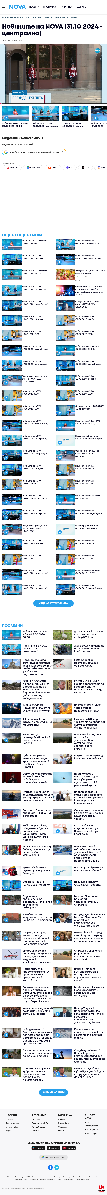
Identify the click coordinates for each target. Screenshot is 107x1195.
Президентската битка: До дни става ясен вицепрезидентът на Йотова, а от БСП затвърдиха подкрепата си (38, 667)
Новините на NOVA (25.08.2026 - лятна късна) (35, 497)
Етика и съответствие (65, 1179)
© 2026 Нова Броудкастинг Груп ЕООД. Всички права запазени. (23, 1188)
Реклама (10, 1177)
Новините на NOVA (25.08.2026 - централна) (34, 512)
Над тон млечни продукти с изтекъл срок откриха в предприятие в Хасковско (36, 974)
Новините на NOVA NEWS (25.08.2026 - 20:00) (87, 497)
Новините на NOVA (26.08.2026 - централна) (34, 437)
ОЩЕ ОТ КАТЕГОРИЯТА (53, 603)
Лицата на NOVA (40, 1123)
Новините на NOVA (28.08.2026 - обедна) (32, 317)
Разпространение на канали (42, 1177)
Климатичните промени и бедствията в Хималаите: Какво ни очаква (89, 1033)
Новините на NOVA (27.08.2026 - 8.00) (84, 392)
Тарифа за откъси (60, 1177)
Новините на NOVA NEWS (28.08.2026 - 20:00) (34, 271)
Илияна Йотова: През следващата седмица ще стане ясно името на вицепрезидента (88, 936)
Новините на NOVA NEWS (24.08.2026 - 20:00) (87, 571)
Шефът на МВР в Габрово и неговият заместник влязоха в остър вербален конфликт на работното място (87, 853)
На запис (66, 6)
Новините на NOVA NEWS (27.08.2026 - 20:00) (87, 347)
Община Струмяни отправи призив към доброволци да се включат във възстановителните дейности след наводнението (36, 690)
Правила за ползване (47, 1179)
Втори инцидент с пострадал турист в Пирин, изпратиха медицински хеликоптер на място (37, 956)
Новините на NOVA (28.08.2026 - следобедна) (35, 302)
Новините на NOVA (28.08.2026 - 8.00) (31, 332)
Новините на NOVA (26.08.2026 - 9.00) (84, 467)
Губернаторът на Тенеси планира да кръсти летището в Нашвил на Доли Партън (36, 761)
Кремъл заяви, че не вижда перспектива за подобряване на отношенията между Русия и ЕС (89, 687)
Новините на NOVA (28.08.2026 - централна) (34, 287)
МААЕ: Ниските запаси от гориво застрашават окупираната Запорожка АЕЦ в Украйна (88, 741)
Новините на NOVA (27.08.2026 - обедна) (85, 377)
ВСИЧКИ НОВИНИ (53, 1092)
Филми (61, 1131)
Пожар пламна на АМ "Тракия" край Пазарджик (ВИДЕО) (87, 707)
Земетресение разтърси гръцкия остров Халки (86, 663)
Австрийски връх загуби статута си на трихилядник (37, 722)
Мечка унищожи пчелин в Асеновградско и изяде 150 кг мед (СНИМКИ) (89, 991)
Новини (34, 6)
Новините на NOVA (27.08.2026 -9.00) (31, 392)
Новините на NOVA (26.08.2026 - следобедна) (35, 452)
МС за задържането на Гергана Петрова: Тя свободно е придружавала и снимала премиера (89, 920)
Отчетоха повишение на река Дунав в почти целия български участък (88, 814)
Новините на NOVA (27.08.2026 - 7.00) (31, 407)
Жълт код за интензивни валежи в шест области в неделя (36, 738)
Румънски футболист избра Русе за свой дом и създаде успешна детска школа (89, 1072)
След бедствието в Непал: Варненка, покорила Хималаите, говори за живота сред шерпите (89, 1056)
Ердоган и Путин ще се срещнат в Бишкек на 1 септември (37, 813)
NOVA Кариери (91, 1129)
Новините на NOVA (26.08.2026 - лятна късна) (35, 422)
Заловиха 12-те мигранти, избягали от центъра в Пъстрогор (38, 917)
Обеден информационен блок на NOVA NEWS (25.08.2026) (34, 528)
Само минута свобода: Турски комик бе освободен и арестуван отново (38, 778)
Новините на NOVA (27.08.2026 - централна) (34, 362)
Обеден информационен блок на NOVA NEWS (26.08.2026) (87, 453)
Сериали (62, 1127)
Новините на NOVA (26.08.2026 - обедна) (32, 467)
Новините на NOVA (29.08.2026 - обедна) (32, 256)
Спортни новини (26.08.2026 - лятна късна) (89, 407)
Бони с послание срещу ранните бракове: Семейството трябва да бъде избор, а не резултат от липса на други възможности (38, 994)
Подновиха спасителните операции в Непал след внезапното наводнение (37, 902)
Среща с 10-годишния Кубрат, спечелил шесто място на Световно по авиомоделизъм (37, 1074)
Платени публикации (83, 1179)
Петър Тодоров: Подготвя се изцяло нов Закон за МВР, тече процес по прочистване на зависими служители (89, 1015)
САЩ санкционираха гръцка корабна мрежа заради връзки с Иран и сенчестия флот (38, 796)
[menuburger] (3, 6)
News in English (90, 1133)
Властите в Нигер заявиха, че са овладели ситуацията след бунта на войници (89, 723)
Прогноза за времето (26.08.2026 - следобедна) (88, 437)
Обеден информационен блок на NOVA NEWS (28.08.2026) (87, 304)
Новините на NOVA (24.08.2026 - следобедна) (88, 586)
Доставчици (73, 1177)
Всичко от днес (13, 1123)
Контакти (83, 1177)
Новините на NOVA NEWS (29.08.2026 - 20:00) (34, 241)
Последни (10, 1119)
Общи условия (93, 1177)
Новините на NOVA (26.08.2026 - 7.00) (84, 482)
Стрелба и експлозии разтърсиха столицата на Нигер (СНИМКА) (88, 955)
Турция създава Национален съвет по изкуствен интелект (37, 707)
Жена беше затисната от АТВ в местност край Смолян (89, 648)
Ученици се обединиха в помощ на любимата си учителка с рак (38, 1011)
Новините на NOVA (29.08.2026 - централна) (88, 241)
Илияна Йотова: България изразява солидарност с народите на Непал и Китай (88, 974)
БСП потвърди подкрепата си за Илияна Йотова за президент (86, 829)
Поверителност (21, 1179)
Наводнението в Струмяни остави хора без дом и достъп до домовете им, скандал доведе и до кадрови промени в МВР (38, 1036)
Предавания (64, 1123)
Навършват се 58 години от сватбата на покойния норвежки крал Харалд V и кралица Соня (88, 797)
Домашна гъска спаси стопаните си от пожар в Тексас (88, 634)
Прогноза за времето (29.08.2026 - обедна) (88, 869)
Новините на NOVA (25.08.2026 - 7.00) (84, 556)
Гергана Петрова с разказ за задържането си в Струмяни (86, 900)
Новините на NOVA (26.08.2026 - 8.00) (31, 482)
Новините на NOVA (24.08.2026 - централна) (34, 586)
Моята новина (13, 1127)
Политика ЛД (33, 1179)
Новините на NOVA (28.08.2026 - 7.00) (84, 332)
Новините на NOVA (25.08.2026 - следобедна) (88, 512)
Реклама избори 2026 (22, 1177)
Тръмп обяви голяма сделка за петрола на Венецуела (37, 870)
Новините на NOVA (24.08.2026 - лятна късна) (35, 571)
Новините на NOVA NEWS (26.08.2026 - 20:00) (87, 422)
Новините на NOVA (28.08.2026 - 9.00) (84, 317)
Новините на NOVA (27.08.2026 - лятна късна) (88, 256)
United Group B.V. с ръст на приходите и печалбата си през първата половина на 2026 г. (89, 290)
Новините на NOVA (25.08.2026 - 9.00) (84, 541)
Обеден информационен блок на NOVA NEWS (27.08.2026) (34, 379)
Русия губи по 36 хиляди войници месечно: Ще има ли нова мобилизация (37, 850)
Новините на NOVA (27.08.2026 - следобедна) (88, 362)
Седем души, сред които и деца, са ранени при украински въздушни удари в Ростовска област (37, 938)
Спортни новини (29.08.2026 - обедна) (36, 883)
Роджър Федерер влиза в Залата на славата (89, 757)
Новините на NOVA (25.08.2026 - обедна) (32, 541)
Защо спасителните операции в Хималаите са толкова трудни (38, 1053)
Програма (49, 6)
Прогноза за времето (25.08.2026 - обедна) (86, 526)
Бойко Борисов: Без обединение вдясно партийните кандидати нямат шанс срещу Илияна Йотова (35, 832)
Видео (8, 1131)
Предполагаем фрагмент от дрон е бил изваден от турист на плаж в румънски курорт (87, 779)
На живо (81, 6)
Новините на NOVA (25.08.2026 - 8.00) (31, 556)
